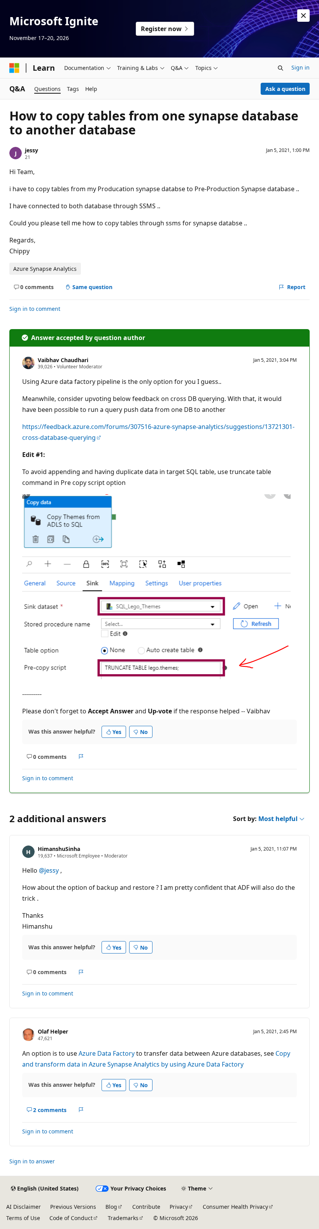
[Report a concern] (81, 756)
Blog (111, 1206)
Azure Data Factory (107, 1053)
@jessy (49, 870)
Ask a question (285, 88)
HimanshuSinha (59, 848)
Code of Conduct (71, 1218)
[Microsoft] (14, 68)
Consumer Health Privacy (235, 1206)
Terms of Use (23, 1218)
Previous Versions (73, 1206)
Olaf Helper (53, 1031)
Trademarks (123, 1218)
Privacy (179, 1206)
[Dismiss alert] (303, 15)
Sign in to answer (32, 1161)
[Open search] (280, 68)
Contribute (146, 1206)
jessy (31, 150)
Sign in (300, 67)
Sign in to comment (34, 308)
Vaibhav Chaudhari (63, 360)
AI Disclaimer (23, 1206)
